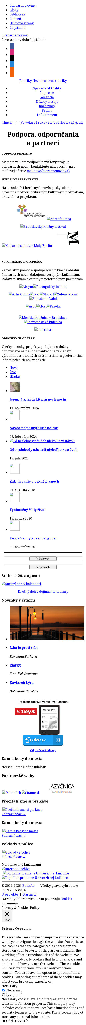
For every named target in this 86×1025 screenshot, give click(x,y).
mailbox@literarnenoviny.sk (48, 171)
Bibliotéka (17, 14)
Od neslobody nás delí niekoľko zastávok (44, 449)
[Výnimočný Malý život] (15, 501)
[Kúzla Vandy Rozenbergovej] (15, 529)
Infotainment (47, 115)
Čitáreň (15, 18)
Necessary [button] (9, 986)
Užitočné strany (22, 23)
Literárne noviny (23, 5)
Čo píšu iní (17, 27)
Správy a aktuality (47, 88)
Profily (47, 110)
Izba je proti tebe (24, 647)
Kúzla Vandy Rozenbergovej (33, 538)
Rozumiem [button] (10, 903)
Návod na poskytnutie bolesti (34, 428)
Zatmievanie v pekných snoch (34, 481)
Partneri (29, 894)
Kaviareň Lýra (22, 682)
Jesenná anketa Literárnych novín (38, 399)
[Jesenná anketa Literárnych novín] (15, 390)
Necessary (14, 990)
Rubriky (25, 80)
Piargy (15, 665)
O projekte (10, 894)
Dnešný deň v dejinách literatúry (43, 591)
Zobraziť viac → (14, 814)
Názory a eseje (47, 101)
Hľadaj (15, 376)
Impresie (47, 92)
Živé (13, 372)
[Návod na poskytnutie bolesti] (15, 419)
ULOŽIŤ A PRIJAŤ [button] (15, 1021)
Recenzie (47, 97)
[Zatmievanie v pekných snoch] (15, 472)
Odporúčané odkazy (43, 750)
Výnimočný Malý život (28, 509)
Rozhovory (47, 106)
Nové (14, 367)
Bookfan (28, 885)
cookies (66, 899)
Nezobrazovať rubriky (50, 80)
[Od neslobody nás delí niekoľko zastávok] (42, 441)
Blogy (14, 10)
